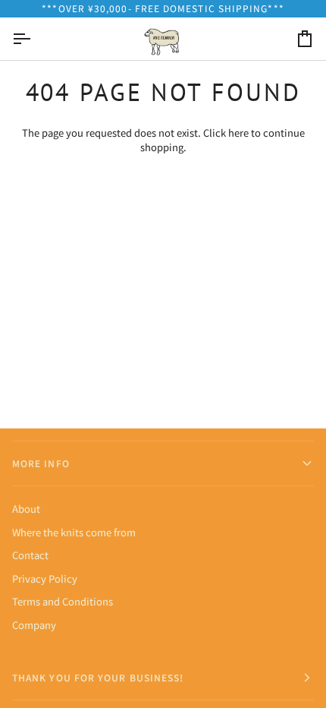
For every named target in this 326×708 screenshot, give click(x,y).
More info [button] (41, 463)
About (26, 508)
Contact (30, 555)
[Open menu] (35, 38)
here (238, 132)
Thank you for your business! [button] (97, 677)
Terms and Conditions (62, 601)
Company (34, 625)
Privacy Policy (44, 578)
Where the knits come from (74, 532)
